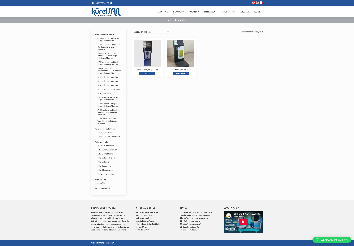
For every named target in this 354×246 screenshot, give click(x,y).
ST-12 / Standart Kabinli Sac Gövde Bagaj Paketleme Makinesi (108, 47)
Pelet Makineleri (102, 142)
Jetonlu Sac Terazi (180, 70)
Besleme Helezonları (105, 174)
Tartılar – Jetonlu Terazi (105, 129)
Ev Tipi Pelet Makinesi (105, 146)
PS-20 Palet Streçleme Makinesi (109, 85)
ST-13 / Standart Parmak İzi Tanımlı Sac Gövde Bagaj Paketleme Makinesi (108, 55)
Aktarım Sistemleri (103, 188)
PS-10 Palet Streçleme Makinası (109, 81)
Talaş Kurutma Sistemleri (107, 150)
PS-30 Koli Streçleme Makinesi (109, 89)
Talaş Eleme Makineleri (106, 154)
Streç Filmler (100, 179)
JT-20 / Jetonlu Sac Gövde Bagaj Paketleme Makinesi (107, 98)
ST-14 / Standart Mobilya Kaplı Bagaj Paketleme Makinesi (109, 63)
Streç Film (101, 183)
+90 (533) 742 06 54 (103, 3)
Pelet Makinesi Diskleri (106, 158)
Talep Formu (147, 73)
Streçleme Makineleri (104, 34)
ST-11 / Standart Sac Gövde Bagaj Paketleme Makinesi (108, 39)
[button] (332, 240)
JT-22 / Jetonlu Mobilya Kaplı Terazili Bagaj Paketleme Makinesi (108, 112)
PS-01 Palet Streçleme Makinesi (109, 77)
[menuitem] (163, 12)
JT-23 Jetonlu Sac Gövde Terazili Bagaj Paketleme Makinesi (107, 121)
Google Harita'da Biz (191, 227)
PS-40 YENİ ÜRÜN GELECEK (108, 93)
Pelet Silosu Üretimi (105, 170)
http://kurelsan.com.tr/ (192, 224)
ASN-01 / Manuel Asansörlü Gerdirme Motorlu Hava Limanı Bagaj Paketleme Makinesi (109, 70)
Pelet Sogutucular (104, 166)
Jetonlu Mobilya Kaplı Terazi (147, 70)
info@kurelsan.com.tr (191, 221)
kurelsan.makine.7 (190, 230)
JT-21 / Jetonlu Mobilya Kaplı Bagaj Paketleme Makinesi (108, 105)
